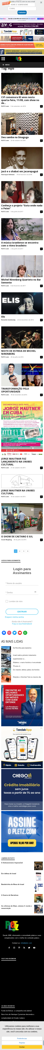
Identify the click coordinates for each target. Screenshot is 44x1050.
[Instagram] (9, 632)
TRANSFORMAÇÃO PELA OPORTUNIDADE (15, 390)
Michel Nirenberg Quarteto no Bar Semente (21, 281)
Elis (3, 316)
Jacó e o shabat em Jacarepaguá (19, 171)
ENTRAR (22, 611)
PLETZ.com (5, 106)
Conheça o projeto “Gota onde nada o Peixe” (21, 207)
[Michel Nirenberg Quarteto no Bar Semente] (22, 266)
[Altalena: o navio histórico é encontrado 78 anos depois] (6, 664)
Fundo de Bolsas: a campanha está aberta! (16, 1011)
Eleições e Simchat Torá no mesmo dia (27, 677)
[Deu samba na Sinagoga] (22, 124)
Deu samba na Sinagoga (15, 137)
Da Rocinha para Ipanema (22, 648)
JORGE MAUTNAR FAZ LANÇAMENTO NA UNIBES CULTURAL (16, 461)
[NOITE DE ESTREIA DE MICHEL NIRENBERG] (22, 337)
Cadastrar (22, 12)
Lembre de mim (15, 601)
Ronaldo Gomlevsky (8, 320)
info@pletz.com (26, 943)
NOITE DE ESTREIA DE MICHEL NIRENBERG (18, 352)
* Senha (9, 593)
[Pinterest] (19, 948)
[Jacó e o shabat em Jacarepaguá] (22, 158)
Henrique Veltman (8, 174)
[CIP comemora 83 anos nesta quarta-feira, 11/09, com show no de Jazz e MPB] (22, 84)
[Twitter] (14, 632)
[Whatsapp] (25, 632)
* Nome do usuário (14, 583)
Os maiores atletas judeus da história (26, 670)
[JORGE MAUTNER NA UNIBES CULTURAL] (22, 481)
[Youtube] (20, 632)
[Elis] (22, 303)
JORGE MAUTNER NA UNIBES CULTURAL (18, 492)
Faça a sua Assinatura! (22, 624)
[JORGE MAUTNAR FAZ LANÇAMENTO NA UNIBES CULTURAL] (22, 428)
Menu (7, 65)
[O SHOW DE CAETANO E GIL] (22, 518)
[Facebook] (4, 632)
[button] (22, 7)
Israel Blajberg (6, 540)
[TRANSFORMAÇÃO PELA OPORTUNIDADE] (22, 375)
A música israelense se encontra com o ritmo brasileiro (19, 244)
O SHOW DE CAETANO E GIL (17, 536)
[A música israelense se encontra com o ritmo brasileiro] (22, 229)
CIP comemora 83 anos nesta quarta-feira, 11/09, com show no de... (20, 100)
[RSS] (24, 948)
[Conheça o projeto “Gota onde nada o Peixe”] (22, 192)
